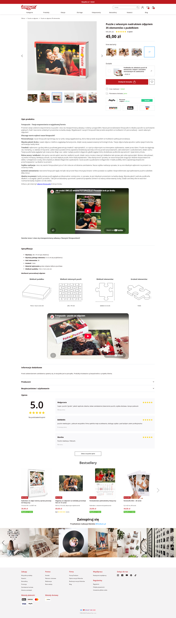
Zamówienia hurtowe (27, 587)
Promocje (24, 584)
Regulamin (96, 584)
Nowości (130, 12)
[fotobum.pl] (29, 7)
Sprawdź (147, 100)
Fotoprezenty (96, 12)
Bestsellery (113, 12)
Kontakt (47, 575)
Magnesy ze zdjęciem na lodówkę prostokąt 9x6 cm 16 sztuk (70, 502)
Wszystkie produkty (26, 575)
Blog (146, 12)
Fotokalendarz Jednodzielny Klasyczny (103, 501)
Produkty (46, 12)
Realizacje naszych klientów (77, 581)
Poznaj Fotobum (73, 575)
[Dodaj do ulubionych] (152, 82)
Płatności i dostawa (50, 578)
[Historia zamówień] (142, 7)
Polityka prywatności (99, 587)
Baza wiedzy (48, 584)
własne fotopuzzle (44, 184)
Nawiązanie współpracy (99, 575)
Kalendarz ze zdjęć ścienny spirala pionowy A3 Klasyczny (36, 502)
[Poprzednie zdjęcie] (24, 55)
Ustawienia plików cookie (100, 590)
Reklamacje (48, 581)
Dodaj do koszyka (125, 82)
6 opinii (130, 32)
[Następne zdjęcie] (100, 55)
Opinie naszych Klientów (76, 578)
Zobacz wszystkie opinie (88, 453)
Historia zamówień (26, 590)
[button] (157, 490)
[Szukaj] (137, 7)
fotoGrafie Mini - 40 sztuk (132, 501)
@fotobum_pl (100, 524)
